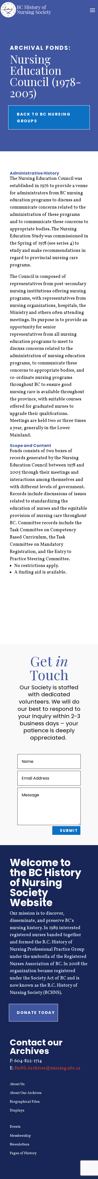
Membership (20, 1135)
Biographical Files (25, 1101)
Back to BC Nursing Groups (44, 117)
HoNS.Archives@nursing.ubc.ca (47, 1068)
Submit (69, 830)
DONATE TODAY (36, 1012)
